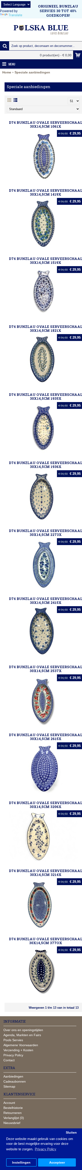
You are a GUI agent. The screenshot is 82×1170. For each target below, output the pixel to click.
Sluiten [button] (71, 1132)
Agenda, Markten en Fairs (22, 1035)
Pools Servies (13, 1040)
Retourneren (12, 1113)
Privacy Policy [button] (45, 1149)
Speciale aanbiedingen (32, 72)
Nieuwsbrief (11, 1123)
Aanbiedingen (13, 1076)
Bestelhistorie (13, 1108)
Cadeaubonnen (14, 1081)
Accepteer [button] (57, 1162)
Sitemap (9, 1086)
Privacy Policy (13, 1055)
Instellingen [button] (21, 1162)
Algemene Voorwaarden (20, 1045)
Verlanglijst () (13, 1118)
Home (6, 72)
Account (9, 1103)
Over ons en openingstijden (23, 1030)
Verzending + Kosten (18, 1050)
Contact (9, 1060)
